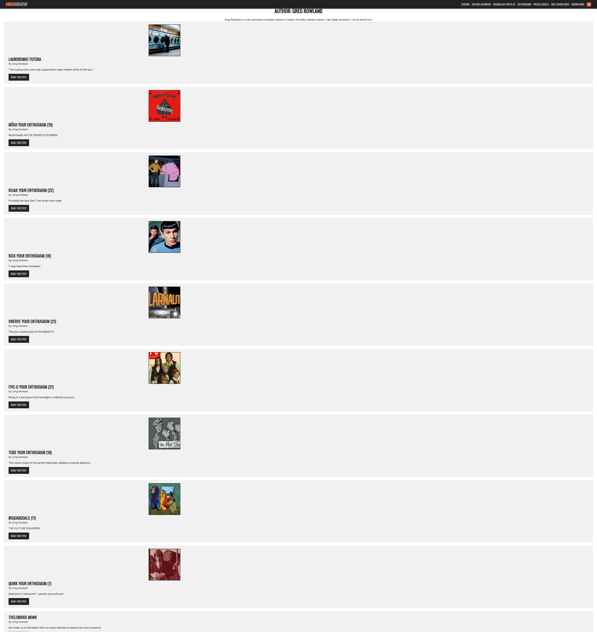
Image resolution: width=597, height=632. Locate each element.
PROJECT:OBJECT (541, 4)
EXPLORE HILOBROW (481, 4)
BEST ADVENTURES (560, 4)
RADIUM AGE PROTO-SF (504, 4)
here (369, 19)
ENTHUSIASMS (524, 4)
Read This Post (19, 77)
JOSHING (465, 4)
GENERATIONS (577, 4)
